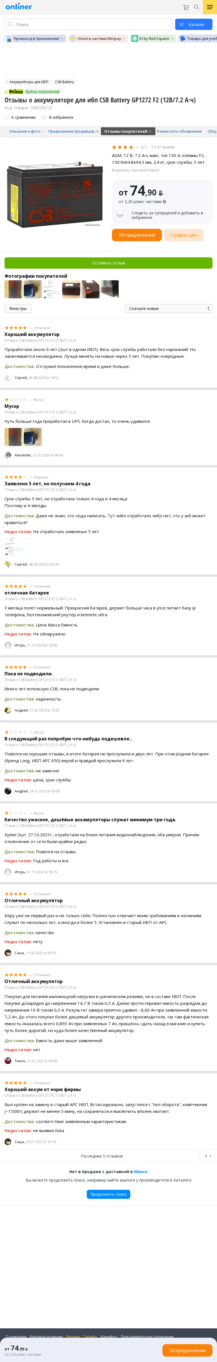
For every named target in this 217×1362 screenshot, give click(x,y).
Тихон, (20, 1061)
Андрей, (22, 710)
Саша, (20, 953)
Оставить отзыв (108, 263)
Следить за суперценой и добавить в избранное (167, 215)
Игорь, (20, 645)
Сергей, (21, 377)
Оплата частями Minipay (99, 38)
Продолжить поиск (108, 1194)
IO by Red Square (154, 38)
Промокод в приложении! (36, 38)
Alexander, (23, 455)
